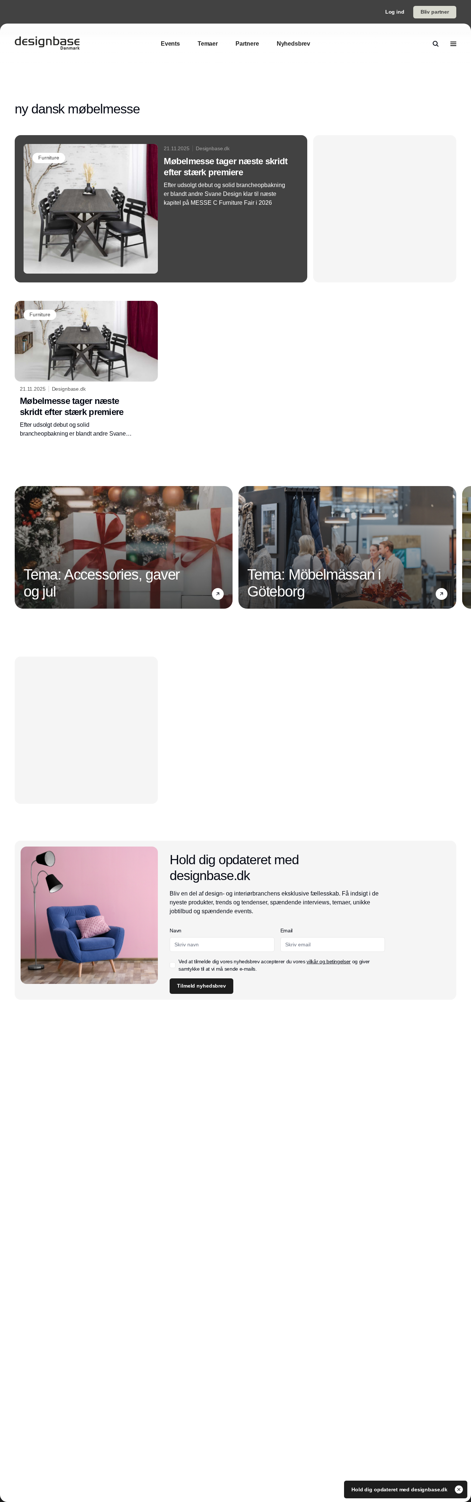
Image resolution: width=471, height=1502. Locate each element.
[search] (436, 44)
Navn (175, 930)
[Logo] (47, 43)
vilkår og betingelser (329, 961)
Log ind (394, 12)
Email (286, 930)
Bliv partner (435, 12)
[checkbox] (173, 965)
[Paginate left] (20, 547)
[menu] (453, 44)
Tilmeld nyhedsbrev (201, 986)
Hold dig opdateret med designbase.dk (400, 1489)
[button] (218, 594)
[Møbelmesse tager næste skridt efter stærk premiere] (161, 208)
